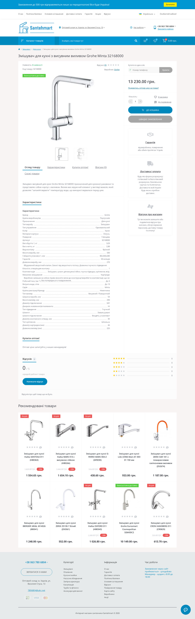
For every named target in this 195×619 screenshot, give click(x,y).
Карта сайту (109, 591)
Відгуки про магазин (150, 214)
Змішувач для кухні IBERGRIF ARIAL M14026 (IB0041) (34, 526)
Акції (106, 597)
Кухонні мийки (70, 575)
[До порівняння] (44, 414)
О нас (20, 14)
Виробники (109, 594)
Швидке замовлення (150, 119)
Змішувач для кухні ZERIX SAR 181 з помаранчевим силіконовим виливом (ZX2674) (160, 460)
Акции (98, 14)
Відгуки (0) (101, 167)
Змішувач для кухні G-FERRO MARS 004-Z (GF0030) (97, 456)
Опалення (68, 572)
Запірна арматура (72, 581)
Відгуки (107, 14)
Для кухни (37, 49)
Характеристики (56, 167)
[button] (82, 27)
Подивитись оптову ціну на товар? (143, 88)
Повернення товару (113, 588)
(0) (105, 65)
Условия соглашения (54, 14)
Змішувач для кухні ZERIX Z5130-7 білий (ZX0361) (66, 526)
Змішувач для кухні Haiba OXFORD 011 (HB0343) (97, 526)
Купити (165, 70)
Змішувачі (26, 49)
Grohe (116, 69)
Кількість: (133, 96)
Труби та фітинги (71, 588)
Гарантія (88, 14)
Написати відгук (35, 381)
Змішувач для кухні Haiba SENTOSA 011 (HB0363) (34, 456)
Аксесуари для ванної (73, 591)
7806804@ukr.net (36, 590)
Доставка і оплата (74, 14)
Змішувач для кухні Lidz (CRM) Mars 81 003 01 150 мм (129, 456)
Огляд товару (32, 167)
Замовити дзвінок (166, 29)
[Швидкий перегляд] (40, 414)
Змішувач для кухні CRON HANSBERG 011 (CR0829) (160, 526)
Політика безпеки (34, 14)
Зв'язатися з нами (36, 572)
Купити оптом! (80, 167)
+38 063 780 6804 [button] (35, 562)
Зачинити (170, 4)
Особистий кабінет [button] (168, 14)
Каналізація (69, 584)
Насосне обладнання (73, 578)
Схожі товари (32, 173)
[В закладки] (48, 414)
